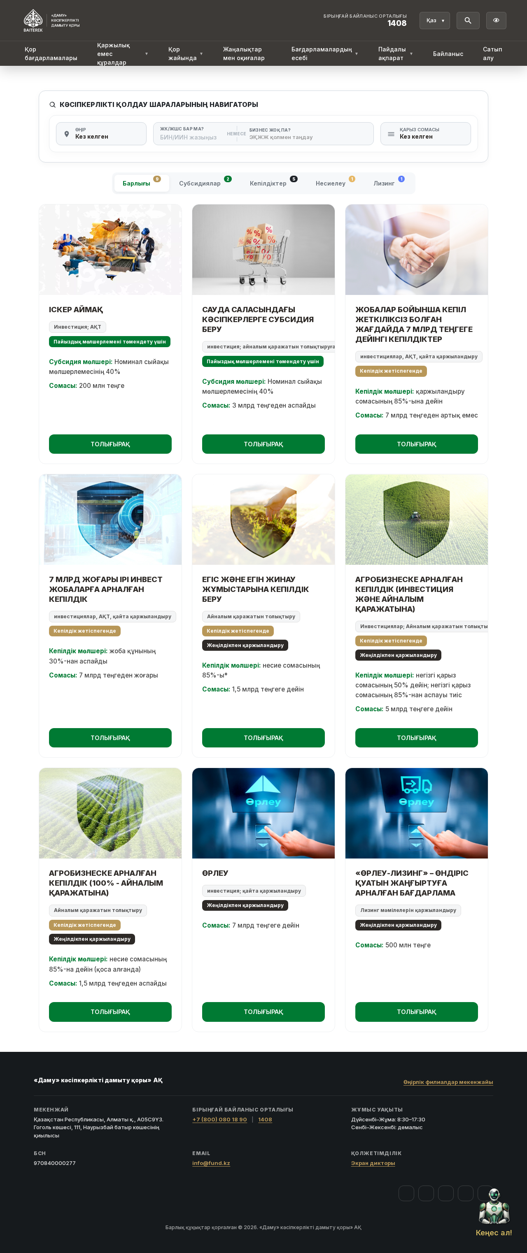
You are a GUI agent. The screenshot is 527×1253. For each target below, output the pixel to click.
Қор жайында (185, 53)
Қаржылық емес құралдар (123, 54)
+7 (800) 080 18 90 (219, 1119)
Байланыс (448, 53)
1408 (265, 1119)
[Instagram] (426, 1193)
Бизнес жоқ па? (270, 130)
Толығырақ (110, 444)
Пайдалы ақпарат (395, 53)
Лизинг (387, 181)
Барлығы (141, 181)
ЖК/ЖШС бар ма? (182, 128)
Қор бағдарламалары (51, 53)
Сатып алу (492, 53)
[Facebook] (406, 1193)
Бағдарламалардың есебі (325, 53)
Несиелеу (334, 181)
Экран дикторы (373, 1163)
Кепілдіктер (272, 181)
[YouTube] (446, 1193)
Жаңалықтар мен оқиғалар (244, 53)
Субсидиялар (204, 181)
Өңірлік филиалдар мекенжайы (448, 1082)
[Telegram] (465, 1193)
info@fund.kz (211, 1163)
